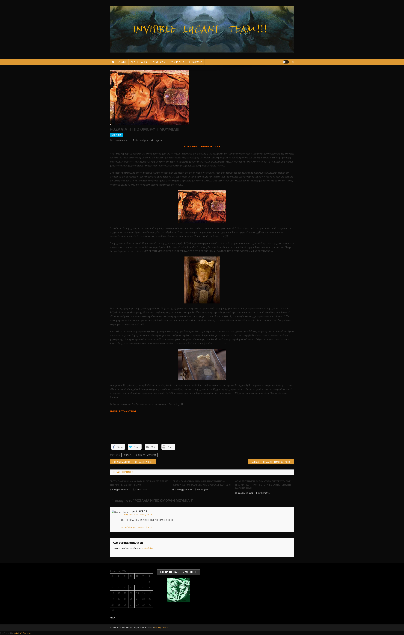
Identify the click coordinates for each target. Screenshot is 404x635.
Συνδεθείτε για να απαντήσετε (136, 527)
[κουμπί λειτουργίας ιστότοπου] (286, 62)
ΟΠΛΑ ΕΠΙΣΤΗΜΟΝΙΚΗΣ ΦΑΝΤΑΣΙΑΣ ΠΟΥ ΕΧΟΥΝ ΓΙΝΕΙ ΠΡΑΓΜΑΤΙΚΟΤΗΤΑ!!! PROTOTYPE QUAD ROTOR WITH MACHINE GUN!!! (263, 485)
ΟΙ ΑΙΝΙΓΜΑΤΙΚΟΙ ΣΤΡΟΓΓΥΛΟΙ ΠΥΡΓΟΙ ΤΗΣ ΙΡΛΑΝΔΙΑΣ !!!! (135, 462)
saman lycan (142, 140)
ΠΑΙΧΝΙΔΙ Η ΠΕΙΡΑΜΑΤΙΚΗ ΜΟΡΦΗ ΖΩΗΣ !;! (271, 462)
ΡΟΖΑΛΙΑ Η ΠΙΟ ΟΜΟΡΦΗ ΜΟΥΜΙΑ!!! (139, 455)
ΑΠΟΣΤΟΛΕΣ (159, 62)
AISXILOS (141, 511)
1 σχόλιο (158, 140)
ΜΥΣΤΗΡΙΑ (116, 135)
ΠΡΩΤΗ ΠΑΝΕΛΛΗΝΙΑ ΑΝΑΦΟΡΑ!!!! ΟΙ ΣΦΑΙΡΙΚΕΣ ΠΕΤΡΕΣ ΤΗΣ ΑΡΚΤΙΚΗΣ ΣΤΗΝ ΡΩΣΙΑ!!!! (139, 483)
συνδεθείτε (147, 548)
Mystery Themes (161, 627)
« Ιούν (112, 617)
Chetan (15, 633)
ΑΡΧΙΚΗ (122, 62)
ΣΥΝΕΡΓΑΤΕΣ (177, 62)
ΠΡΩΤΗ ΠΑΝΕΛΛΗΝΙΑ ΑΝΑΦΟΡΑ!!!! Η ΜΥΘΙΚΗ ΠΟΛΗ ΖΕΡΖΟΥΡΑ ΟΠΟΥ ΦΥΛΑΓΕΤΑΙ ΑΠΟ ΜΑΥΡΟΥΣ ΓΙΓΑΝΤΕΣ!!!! (201, 483)
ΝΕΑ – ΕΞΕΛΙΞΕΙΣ (139, 62)
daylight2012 (264, 493)
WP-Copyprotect (25, 633)
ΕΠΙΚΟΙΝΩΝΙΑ (195, 62)
